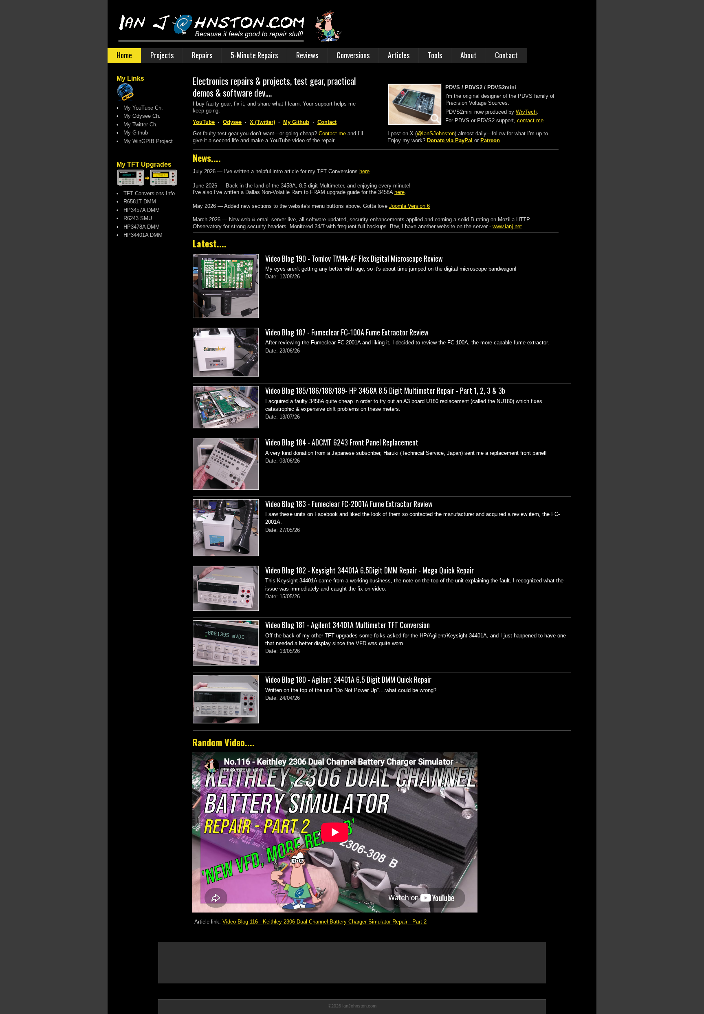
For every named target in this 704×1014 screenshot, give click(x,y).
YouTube (204, 122)
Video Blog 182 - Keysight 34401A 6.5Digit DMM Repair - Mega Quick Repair (369, 570)
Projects (162, 55)
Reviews (307, 55)
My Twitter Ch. (138, 124)
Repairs (202, 55)
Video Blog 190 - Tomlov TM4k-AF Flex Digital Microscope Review (354, 258)
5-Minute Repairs (254, 55)
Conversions (353, 55)
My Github (133, 133)
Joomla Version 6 (409, 206)
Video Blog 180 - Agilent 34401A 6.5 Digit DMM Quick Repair (348, 679)
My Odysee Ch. (140, 116)
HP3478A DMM (139, 227)
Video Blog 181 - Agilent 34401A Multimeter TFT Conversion (347, 624)
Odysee (232, 122)
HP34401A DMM (141, 235)
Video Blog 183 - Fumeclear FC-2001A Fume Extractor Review (349, 503)
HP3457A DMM (139, 210)
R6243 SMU (135, 218)
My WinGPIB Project (146, 141)
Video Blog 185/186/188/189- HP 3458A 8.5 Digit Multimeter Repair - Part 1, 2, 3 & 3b (385, 390)
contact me (530, 120)
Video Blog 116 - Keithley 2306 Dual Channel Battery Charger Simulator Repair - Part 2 (324, 922)
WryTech (526, 112)
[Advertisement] (149, 400)
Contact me (332, 133)
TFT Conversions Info (147, 193)
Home (124, 55)
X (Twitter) (262, 122)
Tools (435, 55)
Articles (398, 55)
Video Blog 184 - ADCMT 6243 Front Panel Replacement (341, 442)
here (364, 171)
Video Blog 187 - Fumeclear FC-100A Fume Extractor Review (347, 332)
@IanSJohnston (436, 133)
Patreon (490, 140)
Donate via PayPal (450, 140)
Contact (506, 55)
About (468, 55)
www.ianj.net (507, 226)
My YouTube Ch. (141, 108)
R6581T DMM (137, 201)
